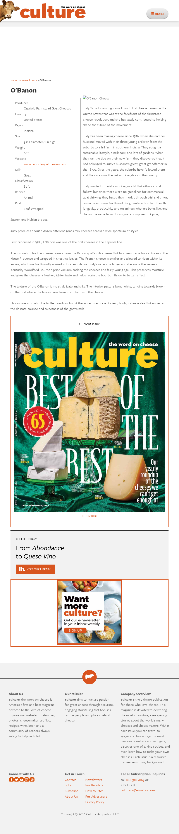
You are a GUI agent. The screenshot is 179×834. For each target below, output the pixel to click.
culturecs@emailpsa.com (138, 790)
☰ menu (158, 13)
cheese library (28, 80)
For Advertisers (96, 796)
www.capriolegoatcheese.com (44, 163)
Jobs (68, 785)
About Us (71, 796)
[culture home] (53, 14)
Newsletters (93, 779)
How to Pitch (94, 790)
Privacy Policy (94, 801)
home (13, 80)
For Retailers (94, 785)
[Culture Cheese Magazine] (89, 677)
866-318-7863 (135, 779)
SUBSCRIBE (90, 516)
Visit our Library (38, 569)
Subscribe (71, 790)
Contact (70, 779)
